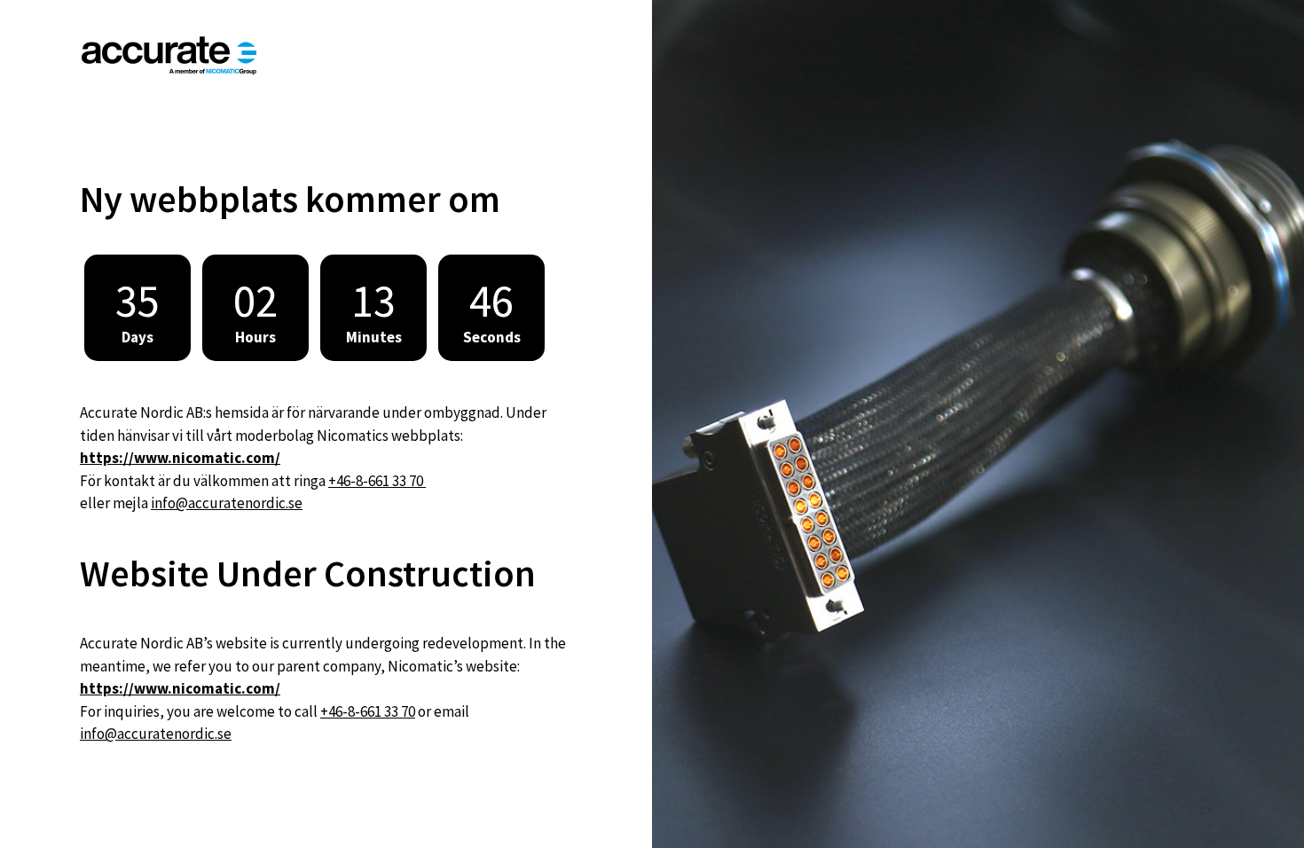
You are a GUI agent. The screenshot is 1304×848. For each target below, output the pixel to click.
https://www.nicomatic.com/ (180, 457)
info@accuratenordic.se (226, 503)
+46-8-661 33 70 (377, 481)
